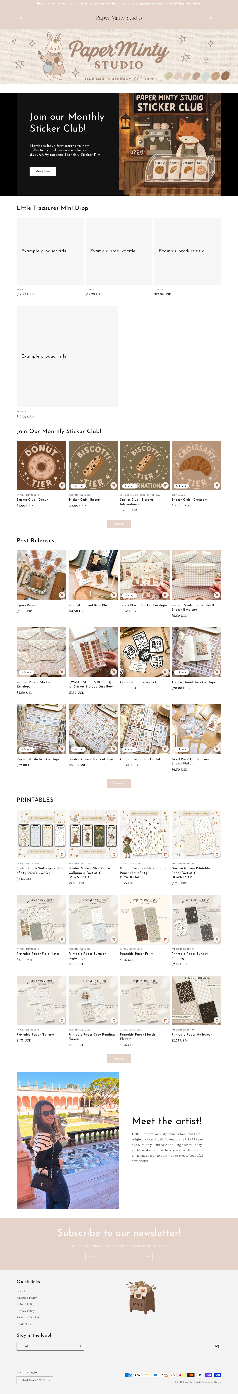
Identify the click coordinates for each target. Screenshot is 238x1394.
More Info (43, 171)
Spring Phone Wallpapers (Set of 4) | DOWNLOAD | (40, 871)
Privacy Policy (26, 1311)
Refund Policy (26, 1304)
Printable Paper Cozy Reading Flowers (91, 1037)
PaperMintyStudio (192, 1382)
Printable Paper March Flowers (137, 1037)
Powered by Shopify (211, 1382)
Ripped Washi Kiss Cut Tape (38, 759)
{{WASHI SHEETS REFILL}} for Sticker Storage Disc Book (91, 684)
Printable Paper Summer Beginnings (87, 956)
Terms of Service (28, 1317)
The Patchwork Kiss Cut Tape (194, 682)
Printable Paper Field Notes (38, 953)
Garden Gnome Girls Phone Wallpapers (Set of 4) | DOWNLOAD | (89, 873)
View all (119, 523)
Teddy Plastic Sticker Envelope (143, 605)
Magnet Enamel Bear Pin (87, 605)
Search (21, 1291)
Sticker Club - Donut (32, 499)
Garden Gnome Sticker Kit (140, 759)
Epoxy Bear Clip (29, 605)
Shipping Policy (27, 1297)
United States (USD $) (32, 1380)
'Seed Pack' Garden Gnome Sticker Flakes (192, 761)
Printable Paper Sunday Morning (190, 956)
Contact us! (24, 1324)
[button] (21, 18)
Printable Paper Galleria (35, 1034)
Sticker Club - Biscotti (85, 499)
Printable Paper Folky (136, 953)
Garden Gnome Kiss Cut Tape (91, 759)
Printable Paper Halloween (192, 1034)
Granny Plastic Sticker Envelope (34, 684)
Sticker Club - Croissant (190, 499)
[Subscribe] (148, 1256)
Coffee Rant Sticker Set (138, 682)
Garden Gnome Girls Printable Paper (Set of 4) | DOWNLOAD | (143, 873)
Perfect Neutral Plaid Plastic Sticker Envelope (194, 607)
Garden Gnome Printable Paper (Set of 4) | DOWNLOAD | (191, 873)
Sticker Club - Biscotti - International (137, 502)
